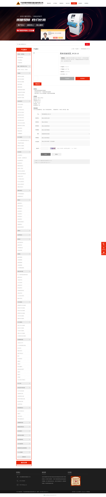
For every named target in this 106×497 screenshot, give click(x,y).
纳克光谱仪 (20, 128)
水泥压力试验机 (21, 330)
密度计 (19, 374)
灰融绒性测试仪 (21, 290)
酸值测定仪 (20, 163)
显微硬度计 (20, 224)
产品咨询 (67, 78)
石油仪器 (19, 151)
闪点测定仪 (20, 155)
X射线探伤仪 (20, 247)
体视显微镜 (20, 262)
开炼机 (19, 377)
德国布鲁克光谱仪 (21, 125)
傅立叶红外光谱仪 (21, 122)
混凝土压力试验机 (21, 333)
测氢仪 (19, 363)
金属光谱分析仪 (21, 115)
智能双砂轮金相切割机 (22, 447)
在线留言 (80, 3)
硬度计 (19, 200)
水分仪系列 (20, 282)
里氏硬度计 (20, 216)
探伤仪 (19, 239)
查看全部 (24, 456)
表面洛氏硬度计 (21, 221)
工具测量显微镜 (21, 267)
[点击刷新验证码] (53, 148)
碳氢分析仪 (20, 277)
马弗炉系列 (20, 279)
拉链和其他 (20, 404)
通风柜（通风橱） (21, 54)
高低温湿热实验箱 (21, 89)
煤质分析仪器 (20, 271)
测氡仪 (19, 361)
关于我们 (55, 3)
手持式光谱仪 (20, 104)
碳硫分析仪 (20, 350)
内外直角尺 (20, 431)
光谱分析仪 (20, 101)
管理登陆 (88, 491)
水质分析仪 (20, 416)
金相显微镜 (20, 259)
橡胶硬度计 (20, 203)
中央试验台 (20, 60)
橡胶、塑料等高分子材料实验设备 (24, 66)
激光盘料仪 (20, 287)
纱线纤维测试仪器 (21, 398)
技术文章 (68, 3)
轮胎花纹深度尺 (21, 369)
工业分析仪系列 (21, 295)
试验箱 (19, 73)
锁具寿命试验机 (21, 435)
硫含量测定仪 (20, 160)
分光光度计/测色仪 (21, 379)
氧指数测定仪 (20, 196)
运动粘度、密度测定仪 (22, 157)
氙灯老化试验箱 (21, 79)
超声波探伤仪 (20, 242)
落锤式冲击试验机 (21, 307)
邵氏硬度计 (20, 219)
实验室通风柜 (20, 57)
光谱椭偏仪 (20, 133)
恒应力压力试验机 (21, 325)
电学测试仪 (20, 234)
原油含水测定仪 (21, 184)
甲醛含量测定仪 (21, 418)
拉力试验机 (20, 137)
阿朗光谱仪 (20, 130)
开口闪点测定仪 (21, 181)
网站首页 (49, 3)
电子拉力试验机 (21, 148)
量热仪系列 (20, 298)
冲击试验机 (20, 302)
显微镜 (19, 253)
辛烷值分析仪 (20, 176)
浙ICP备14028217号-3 (44, 491)
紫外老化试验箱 (21, 81)
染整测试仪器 (20, 393)
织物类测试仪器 (21, 396)
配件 (18, 356)
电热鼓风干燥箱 (21, 97)
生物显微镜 (20, 265)
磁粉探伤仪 (20, 245)
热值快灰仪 (20, 285)
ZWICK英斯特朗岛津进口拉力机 (24, 140)
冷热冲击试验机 (21, 315)
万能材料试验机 (21, 143)
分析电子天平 (20, 342)
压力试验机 (20, 322)
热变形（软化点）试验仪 (23, 69)
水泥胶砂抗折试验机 (22, 335)
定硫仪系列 (20, 293)
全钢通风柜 (20, 62)
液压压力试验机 (21, 328)
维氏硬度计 (20, 208)
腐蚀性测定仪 (20, 165)
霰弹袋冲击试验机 (21, 313)
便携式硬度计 (20, 205)
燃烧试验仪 (20, 190)
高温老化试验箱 (21, 94)
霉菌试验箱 (20, 87)
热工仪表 (19, 383)
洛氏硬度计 (20, 211)
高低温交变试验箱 (21, 92)
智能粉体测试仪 (21, 426)
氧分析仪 (19, 348)
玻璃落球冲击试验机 (22, 305)
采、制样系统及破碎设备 (23, 274)
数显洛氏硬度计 (21, 227)
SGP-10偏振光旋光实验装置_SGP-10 (45, 160)
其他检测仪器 (20, 339)
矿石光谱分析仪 (21, 109)
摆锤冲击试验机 (21, 318)
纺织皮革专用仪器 (21, 387)
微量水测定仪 (20, 186)
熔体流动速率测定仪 (22, 173)
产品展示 (74, 3)
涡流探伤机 (20, 250)
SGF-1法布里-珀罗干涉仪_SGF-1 (44, 162)
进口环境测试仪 (21, 411)
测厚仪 (19, 230)
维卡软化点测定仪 (21, 171)
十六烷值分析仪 (21, 178)
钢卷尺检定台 (20, 353)
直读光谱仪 (20, 107)
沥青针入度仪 (20, 168)
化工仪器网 (78, 491)
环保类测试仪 (20, 407)
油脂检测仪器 (20, 422)
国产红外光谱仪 (21, 112)
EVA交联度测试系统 (22, 345)
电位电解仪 (20, 366)
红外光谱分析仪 (21, 117)
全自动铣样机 (20, 443)
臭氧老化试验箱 (21, 76)
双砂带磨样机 (20, 439)
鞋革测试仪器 (20, 401)
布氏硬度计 (20, 213)
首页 (73, 48)
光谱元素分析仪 (21, 120)
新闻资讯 (61, 3)
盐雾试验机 (20, 84)
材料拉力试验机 (21, 145)
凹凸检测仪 (20, 358)
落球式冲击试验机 (21, 310)
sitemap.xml (83, 491)
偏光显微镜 (20, 257)
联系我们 (86, 3)
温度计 (19, 371)
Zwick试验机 (20, 452)
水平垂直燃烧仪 (21, 193)
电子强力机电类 (21, 390)
